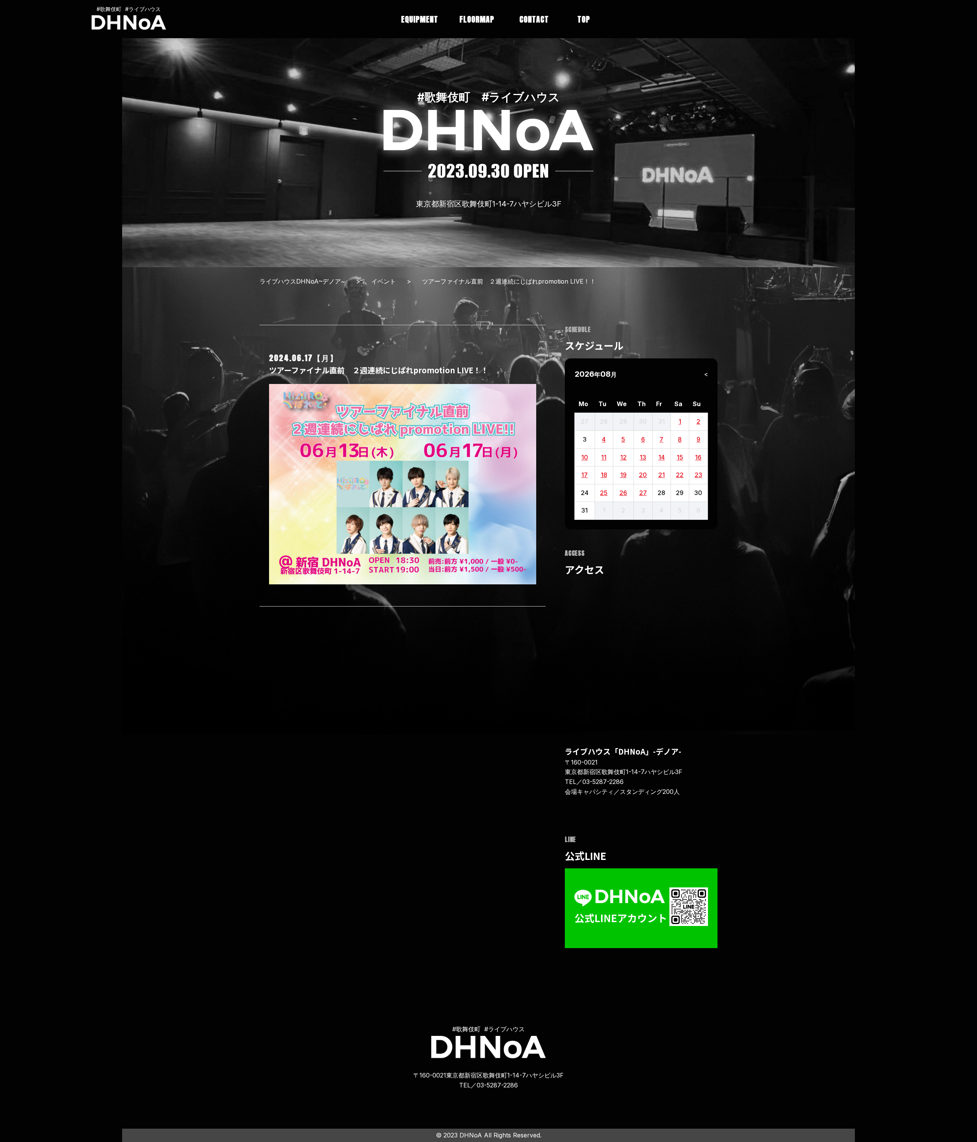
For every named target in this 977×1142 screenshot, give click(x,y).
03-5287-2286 (603, 782)
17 (584, 475)
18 (604, 475)
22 (680, 475)
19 (623, 475)
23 (698, 475)
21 (661, 475)
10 (584, 457)
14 (661, 457)
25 (604, 493)
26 (623, 493)
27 (643, 493)
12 (623, 457)
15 (680, 457)
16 (698, 457)
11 (603, 457)
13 (643, 457)
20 (643, 475)
